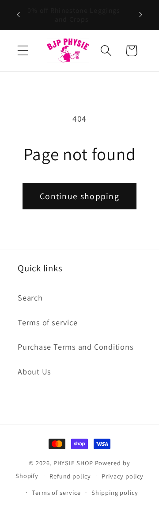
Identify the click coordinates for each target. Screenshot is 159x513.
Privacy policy (123, 476)
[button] (22, 50)
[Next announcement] (141, 14)
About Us (34, 371)
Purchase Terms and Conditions (76, 346)
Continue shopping (79, 196)
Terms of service (47, 322)
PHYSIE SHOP (73, 463)
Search (30, 297)
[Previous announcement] (18, 14)
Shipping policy (114, 492)
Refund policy (70, 476)
